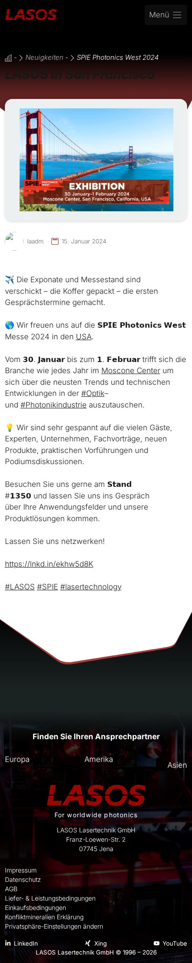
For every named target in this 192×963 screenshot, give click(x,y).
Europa (17, 759)
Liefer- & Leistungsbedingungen (50, 898)
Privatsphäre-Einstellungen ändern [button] (54, 926)
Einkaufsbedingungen (35, 907)
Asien (177, 765)
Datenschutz (23, 879)
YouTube (175, 943)
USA (84, 336)
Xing (100, 943)
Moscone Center (130, 370)
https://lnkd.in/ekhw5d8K (49, 564)
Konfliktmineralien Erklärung (44, 917)
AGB (11, 889)
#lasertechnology (90, 586)
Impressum (21, 870)
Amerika (98, 759)
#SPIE (47, 586)
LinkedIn (26, 943)
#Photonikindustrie (54, 404)
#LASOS (20, 586)
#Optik (92, 393)
